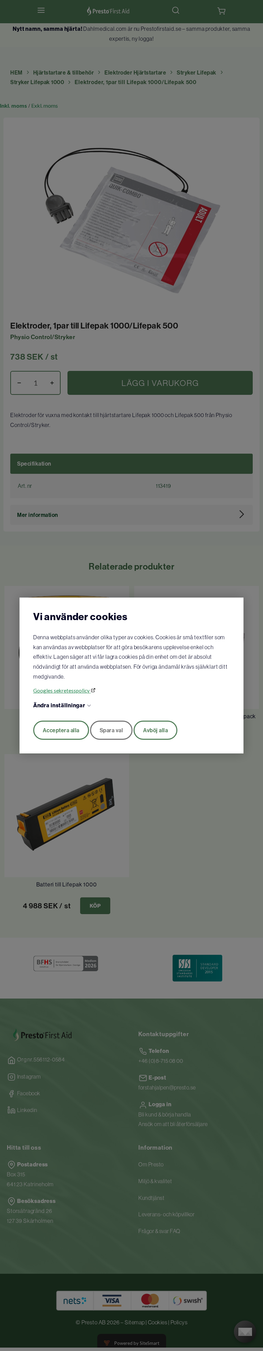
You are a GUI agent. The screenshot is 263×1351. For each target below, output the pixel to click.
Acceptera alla (61, 730)
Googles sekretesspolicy (62, 690)
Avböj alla (155, 730)
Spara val (111, 730)
